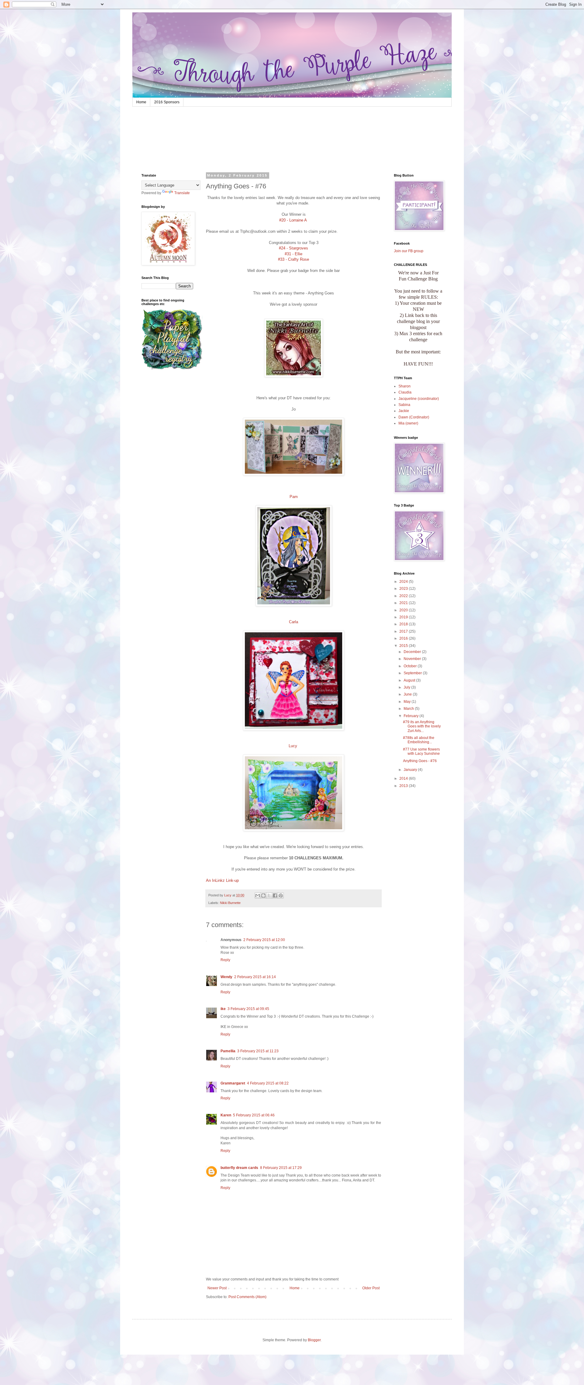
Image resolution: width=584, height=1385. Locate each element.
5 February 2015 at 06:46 (254, 1115)
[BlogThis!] (263, 895)
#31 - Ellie (293, 254)
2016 (404, 638)
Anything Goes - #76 (420, 761)
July (407, 687)
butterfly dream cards (239, 1168)
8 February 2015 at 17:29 (281, 1168)
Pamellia (228, 1051)
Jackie (403, 411)
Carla (293, 622)
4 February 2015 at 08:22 (268, 1083)
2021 (404, 603)
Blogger (314, 1340)
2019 (404, 617)
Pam (294, 496)
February (411, 716)
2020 (404, 610)
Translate (182, 193)
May (408, 701)
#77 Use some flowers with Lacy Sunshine (421, 751)
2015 (404, 646)
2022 (404, 596)
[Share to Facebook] (275, 895)
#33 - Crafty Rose (293, 259)
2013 (404, 786)
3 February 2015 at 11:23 (258, 1051)
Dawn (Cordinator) (413, 417)
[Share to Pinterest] (281, 895)
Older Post (371, 1288)
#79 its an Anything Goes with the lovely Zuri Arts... (422, 726)
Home (141, 102)
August (410, 680)
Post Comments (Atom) (247, 1297)
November (413, 659)
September (413, 673)
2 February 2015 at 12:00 (264, 940)
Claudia (405, 392)
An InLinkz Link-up (222, 880)
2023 (404, 588)
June (408, 694)
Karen (226, 1115)
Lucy (293, 746)
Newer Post (217, 1288)
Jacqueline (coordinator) (418, 399)
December (413, 652)
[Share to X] (269, 895)
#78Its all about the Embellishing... (418, 740)
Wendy (226, 977)
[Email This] (258, 895)
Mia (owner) (408, 423)
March (409, 708)
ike (223, 1009)
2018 (404, 624)
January (411, 770)
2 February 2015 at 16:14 (255, 977)
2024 (404, 581)
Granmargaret (233, 1083)
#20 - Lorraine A (293, 220)
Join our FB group (408, 251)
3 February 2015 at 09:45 (248, 1009)
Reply (225, 960)
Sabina (404, 405)
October (411, 666)
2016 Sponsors (166, 102)
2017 (404, 631)
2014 (404, 778)
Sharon (404, 386)
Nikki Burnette (230, 903)
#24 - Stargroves (293, 248)
